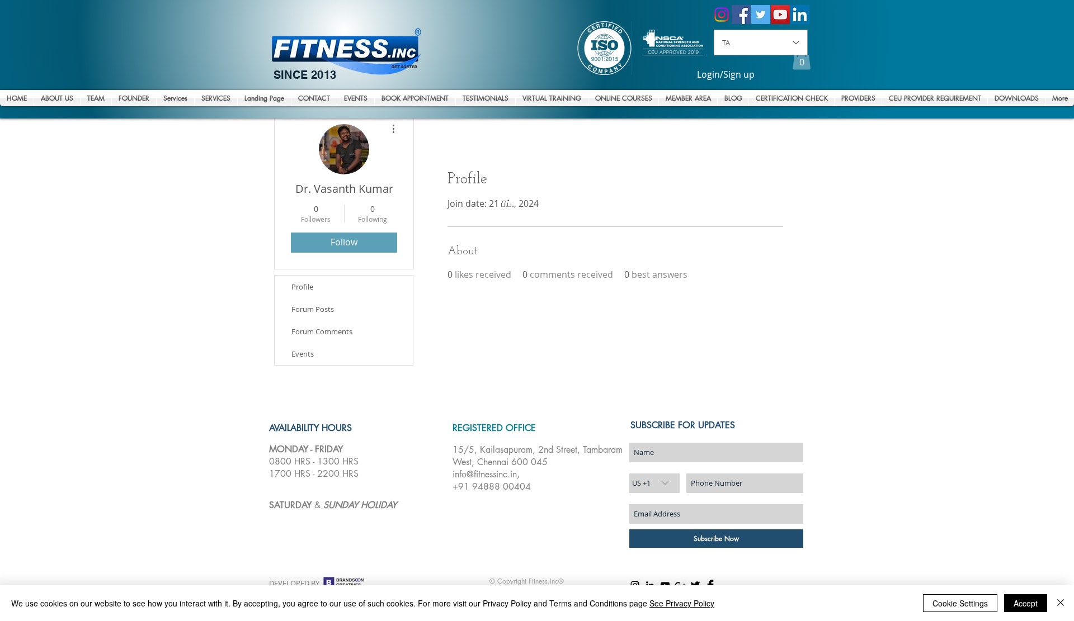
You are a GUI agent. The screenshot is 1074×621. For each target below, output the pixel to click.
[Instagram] (721, 14)
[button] (801, 58)
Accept (1026, 603)
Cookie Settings (960, 603)
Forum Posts (312, 309)
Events (302, 354)
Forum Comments (321, 331)
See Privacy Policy (681, 603)
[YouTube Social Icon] (780, 14)
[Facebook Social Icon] (741, 14)
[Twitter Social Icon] (760, 14)
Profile (302, 287)
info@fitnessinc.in (485, 474)
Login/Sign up (726, 74)
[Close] (1060, 603)
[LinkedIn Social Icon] (799, 14)
